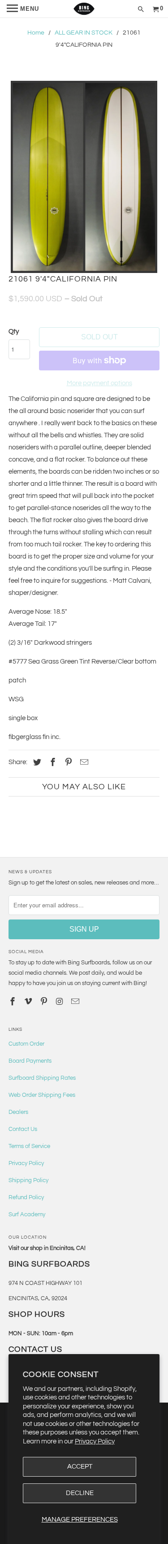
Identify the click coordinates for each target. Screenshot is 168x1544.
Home (35, 33)
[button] (84, 177)
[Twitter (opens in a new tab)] (36, 762)
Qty (14, 331)
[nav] (23, 9)
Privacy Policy (95, 1441)
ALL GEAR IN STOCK (83, 33)
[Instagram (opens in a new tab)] (60, 1002)
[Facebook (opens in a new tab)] (51, 762)
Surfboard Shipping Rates (42, 1078)
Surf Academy (27, 1214)
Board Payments (30, 1061)
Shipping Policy (28, 1180)
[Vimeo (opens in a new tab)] (29, 1002)
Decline (80, 1493)
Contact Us (23, 1129)
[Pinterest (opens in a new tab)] (67, 762)
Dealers (18, 1112)
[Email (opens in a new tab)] (76, 1002)
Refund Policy (26, 1197)
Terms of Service (29, 1146)
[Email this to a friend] (83, 762)
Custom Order (26, 1044)
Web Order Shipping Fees (42, 1095)
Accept (79, 1466)
